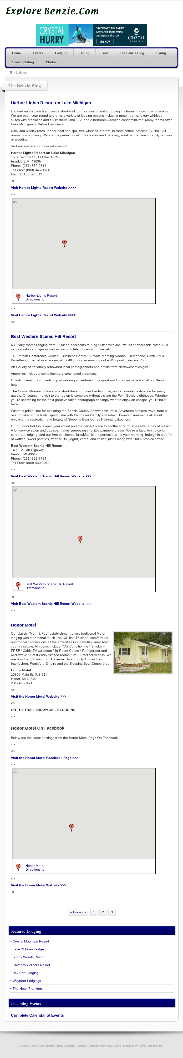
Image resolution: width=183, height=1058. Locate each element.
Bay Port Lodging (26, 973)
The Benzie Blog (132, 53)
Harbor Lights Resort (41, 295)
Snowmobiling (23, 62)
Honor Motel (23, 625)
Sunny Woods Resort (29, 957)
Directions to (34, 299)
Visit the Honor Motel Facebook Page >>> (44, 758)
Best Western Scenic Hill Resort (43, 336)
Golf (105, 53)
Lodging (61, 53)
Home (16, 53)
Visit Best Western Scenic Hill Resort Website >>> (51, 476)
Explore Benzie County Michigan (52, 11)
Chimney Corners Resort (31, 965)
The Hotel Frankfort (27, 988)
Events (38, 53)
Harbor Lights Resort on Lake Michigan (51, 102)
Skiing (161, 53)
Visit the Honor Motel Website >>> (38, 696)
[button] (64, 243)
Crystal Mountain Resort (31, 941)
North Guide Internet (150, 1045)
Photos (51, 62)
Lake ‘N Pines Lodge (28, 949)
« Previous (78, 912)
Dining (84, 53)
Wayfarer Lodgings (27, 981)
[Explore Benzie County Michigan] (11, 72)
